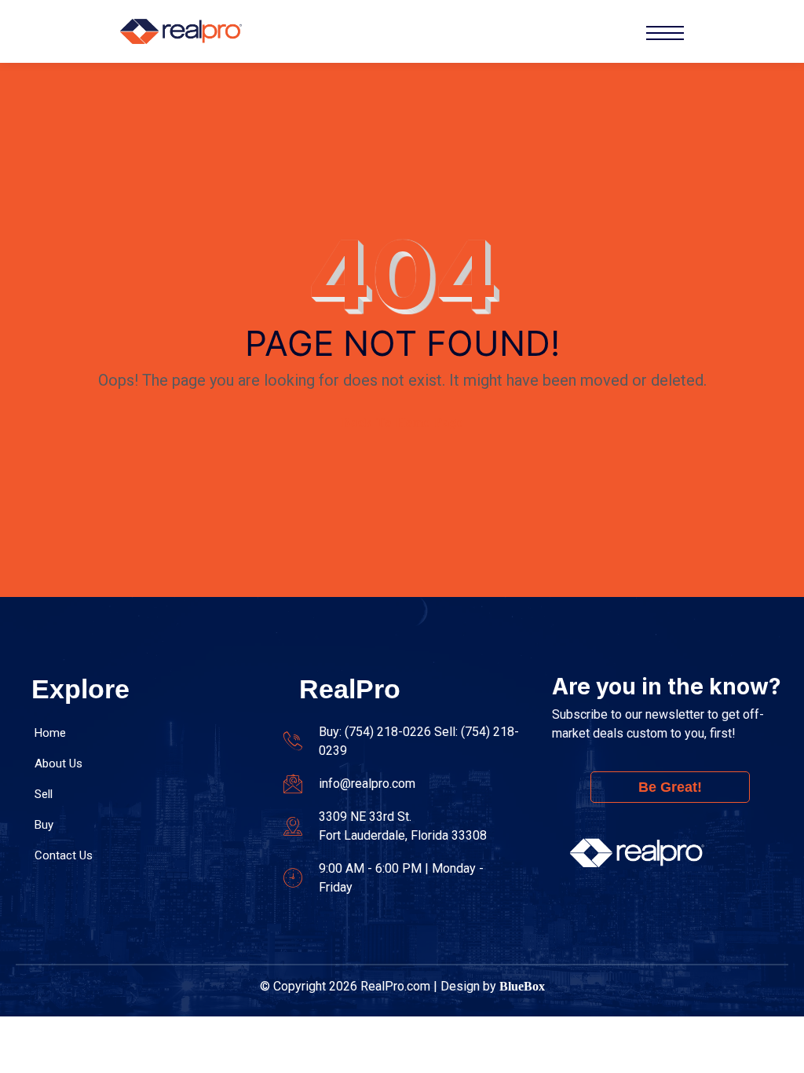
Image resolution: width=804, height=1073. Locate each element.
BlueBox (522, 986)
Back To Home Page (402, 422)
